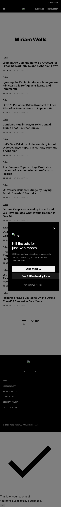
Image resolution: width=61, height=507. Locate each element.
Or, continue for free (33, 285)
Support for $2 (33, 269)
